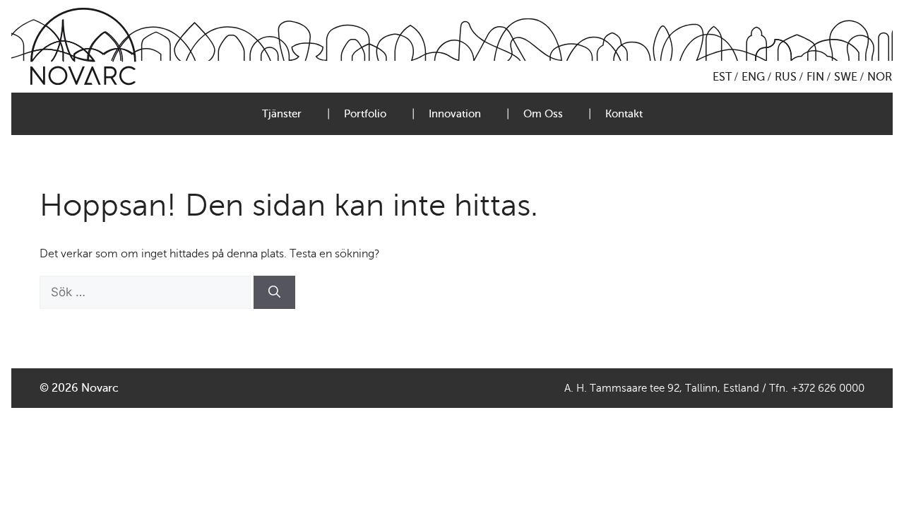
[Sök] (274, 293)
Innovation (455, 113)
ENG (753, 77)
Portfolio (365, 113)
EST (722, 77)
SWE (845, 77)
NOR (879, 77)
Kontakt (624, 113)
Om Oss (543, 113)
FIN (815, 77)
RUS (786, 77)
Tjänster (282, 113)
